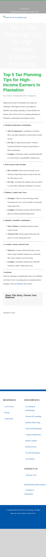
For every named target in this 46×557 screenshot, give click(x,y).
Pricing (6, 412)
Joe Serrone (8, 96)
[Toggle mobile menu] (42, 19)
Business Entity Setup (32, 422)
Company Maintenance (33, 435)
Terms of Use (31, 513)
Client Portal (8, 419)
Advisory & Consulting (33, 416)
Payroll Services (30, 447)
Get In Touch (8, 406)
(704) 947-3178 (31, 475)
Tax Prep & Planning (32, 453)
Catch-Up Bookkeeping (33, 428)
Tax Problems (30, 459)
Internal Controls (31, 441)
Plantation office (21, 284)
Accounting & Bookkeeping (30, 408)
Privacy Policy (21, 513)
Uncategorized (31, 96)
